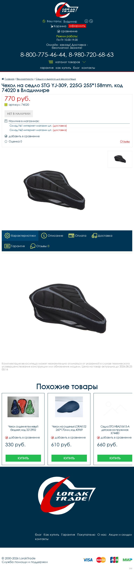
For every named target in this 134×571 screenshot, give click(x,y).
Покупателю (86, 534)
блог (76, 67)
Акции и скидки (120, 534)
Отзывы (125, 141)
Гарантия (47, 67)
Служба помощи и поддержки (25, 562)
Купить (23, 458)
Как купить (63, 67)
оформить (77, 26)
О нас (102, 534)
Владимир (70, 21)
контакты (88, 67)
